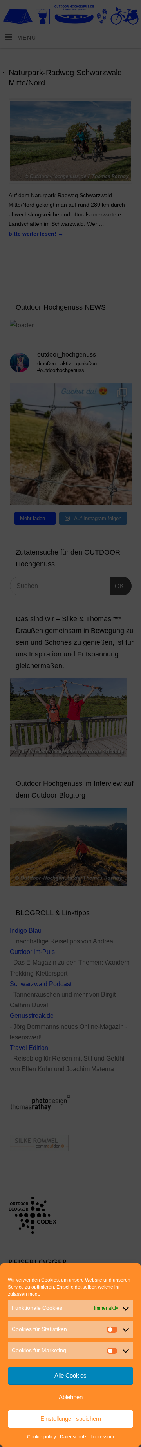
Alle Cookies (70, 1375)
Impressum (102, 1437)
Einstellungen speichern (70, 1418)
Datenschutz (73, 1437)
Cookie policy (41, 1437)
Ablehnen (71, 1397)
